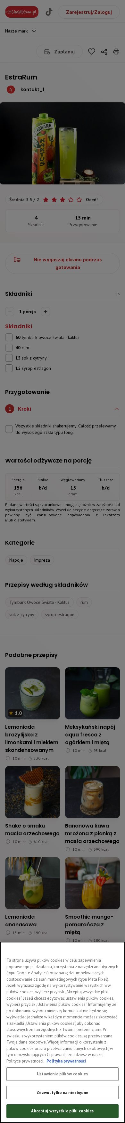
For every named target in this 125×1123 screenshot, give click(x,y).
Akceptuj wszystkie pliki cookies (62, 1111)
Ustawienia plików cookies (62, 1074)
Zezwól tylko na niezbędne (62, 1092)
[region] (62, 1032)
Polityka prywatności (66, 1061)
